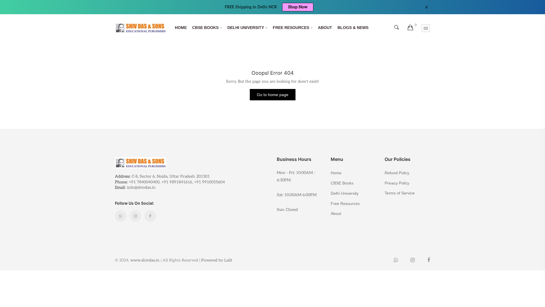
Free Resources (291, 27)
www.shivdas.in (145, 260)
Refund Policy (397, 173)
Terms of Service (400, 193)
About (325, 27)
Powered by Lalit (216, 260)
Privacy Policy (397, 183)
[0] (410, 28)
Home (181, 27)
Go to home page (272, 94)
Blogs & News (353, 27)
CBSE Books (205, 27)
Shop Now (297, 7)
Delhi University (245, 27)
